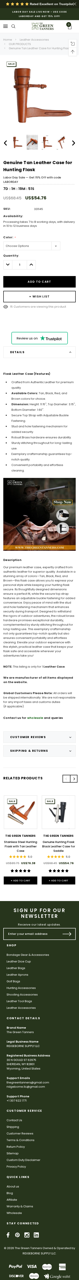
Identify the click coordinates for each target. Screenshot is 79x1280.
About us (13, 1186)
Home (7, 40)
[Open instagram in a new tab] (27, 1235)
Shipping (13, 1127)
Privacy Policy (16, 1166)
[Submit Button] (67, 933)
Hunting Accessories (21, 988)
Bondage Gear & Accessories (28, 955)
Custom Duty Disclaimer (23, 1160)
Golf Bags (13, 981)
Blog (10, 1193)
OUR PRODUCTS (20, 44)
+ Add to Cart (20, 880)
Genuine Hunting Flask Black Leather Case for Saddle (58, 846)
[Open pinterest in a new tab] (17, 1235)
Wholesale (14, 1213)
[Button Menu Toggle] (5, 26)
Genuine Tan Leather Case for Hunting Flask (39, 48)
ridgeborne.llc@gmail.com (26, 1087)
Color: (9, 237)
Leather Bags (16, 968)
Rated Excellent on (51, 4)
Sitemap (13, 1153)
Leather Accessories (34, 40)
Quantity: (11, 256)
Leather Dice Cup (19, 961)
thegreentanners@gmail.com (28, 1082)
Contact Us (14, 1120)
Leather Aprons (17, 975)
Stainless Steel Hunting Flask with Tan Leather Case (20, 846)
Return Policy (16, 1147)
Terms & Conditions (20, 1140)
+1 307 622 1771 (17, 1100)
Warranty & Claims (20, 1206)
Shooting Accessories (22, 994)
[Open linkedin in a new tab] (36, 1235)
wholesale (35, 718)
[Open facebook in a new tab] (8, 1235)
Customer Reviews (20, 1133)
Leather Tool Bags (19, 1001)
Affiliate (12, 1200)
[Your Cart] (71, 27)
